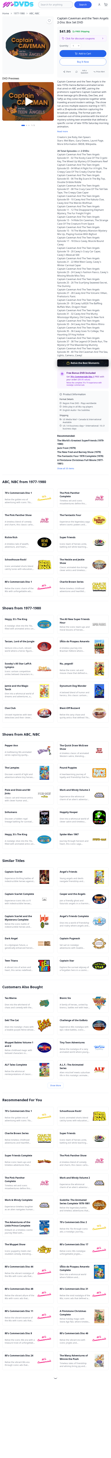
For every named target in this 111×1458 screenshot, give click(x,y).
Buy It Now (83, 61)
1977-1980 (19, 13)
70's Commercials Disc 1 (82, 376)
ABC (31, 13)
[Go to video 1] (23, 125)
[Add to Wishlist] (49, 21)
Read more (62, 131)
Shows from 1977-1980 (21, 608)
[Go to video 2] (26, 125)
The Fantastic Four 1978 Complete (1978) (80, 456)
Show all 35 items (65, 468)
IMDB (81, 144)
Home (5, 13)
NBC (37, 13)
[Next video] (50, 102)
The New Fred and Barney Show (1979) (79, 452)
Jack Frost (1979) (66, 448)
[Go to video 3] (28, 125)
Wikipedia (90, 144)
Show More (55, 1085)
